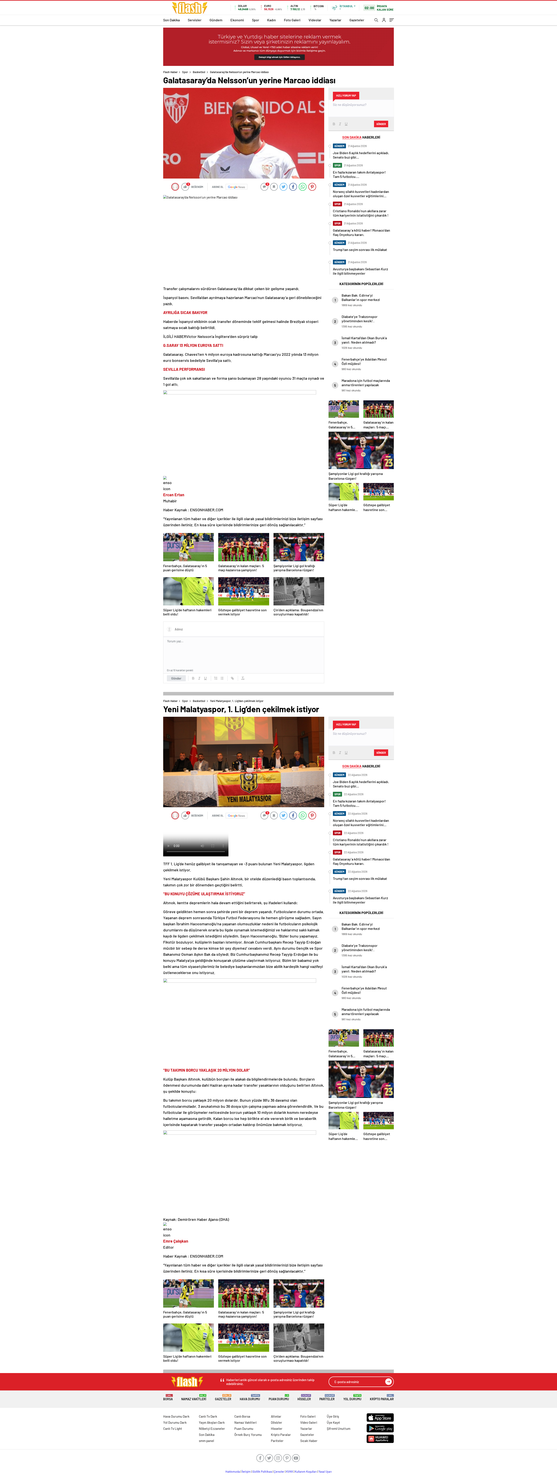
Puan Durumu (279, 1397)
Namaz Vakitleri (193, 1397)
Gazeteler (356, 20)
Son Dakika (171, 20)
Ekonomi (237, 20)
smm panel (206, 1441)
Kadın (271, 20)
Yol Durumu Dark (175, 1422)
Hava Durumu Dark (176, 1416)
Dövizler (276, 1422)
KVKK (289, 1471)
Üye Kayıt (333, 1422)
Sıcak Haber (308, 1441)
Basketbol (199, 72)
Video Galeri (308, 1422)
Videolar (315, 20)
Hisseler (304, 1397)
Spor (255, 20)
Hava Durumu (250, 1397)
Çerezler (279, 1471)
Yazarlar (335, 20)
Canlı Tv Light (172, 1428)
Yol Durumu (352, 1397)
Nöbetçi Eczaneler (212, 1428)
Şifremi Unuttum (338, 1428)
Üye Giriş (333, 1416)
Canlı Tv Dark (208, 1416)
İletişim (246, 1471)
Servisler (194, 20)
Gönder (176, 678)
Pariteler (327, 1397)
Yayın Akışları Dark (212, 1422)
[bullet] (222, 678)
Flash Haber (170, 72)
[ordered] (216, 678)
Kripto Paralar (382, 1397)
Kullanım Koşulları (306, 1471)
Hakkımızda (232, 1471)
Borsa (168, 1397)
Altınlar (276, 1416)
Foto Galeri (292, 20)
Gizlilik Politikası (262, 1471)
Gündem (216, 20)
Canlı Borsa (242, 1416)
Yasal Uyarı (325, 1471)
